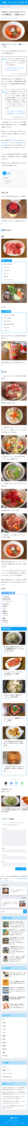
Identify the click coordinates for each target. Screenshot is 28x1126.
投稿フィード (6, 1070)
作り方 (7, 183)
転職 (4, 1052)
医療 (4, 1036)
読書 (4, 1045)
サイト (4, 861)
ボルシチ (6, 177)
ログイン (5, 1067)
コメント (5, 828)
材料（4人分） (9, 181)
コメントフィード (8, 1073)
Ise (3, 1019)
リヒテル (3, 145)
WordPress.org (7, 1076)
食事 (8, 791)
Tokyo (4, 1026)
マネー (4, 1032)
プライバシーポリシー (14, 1120)
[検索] (25, 911)
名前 (4, 848)
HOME (15, 1118)
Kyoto (4, 1022)
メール (4, 855)
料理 (10, 789)
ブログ (4, 1029)
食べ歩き (5, 1055)
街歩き (4, 1042)
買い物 (4, 1049)
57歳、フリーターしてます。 (14, 2)
